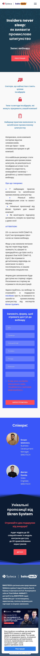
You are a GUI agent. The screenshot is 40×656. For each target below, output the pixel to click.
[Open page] (20, 576)
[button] (20, 58)
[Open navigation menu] (35, 4)
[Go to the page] (15, 4)
